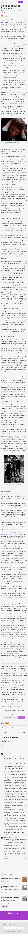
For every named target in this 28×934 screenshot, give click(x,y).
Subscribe (20, 1)
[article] (14, 880)
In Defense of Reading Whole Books (10, 878)
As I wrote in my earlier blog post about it (11, 26)
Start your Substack (10, 928)
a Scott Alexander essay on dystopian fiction (14, 47)
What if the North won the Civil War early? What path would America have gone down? (10, 890)
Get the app (20, 928)
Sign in (25, 1)
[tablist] (6, 741)
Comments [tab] (4, 741)
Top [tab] (2, 874)
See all (3, 906)
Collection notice (21, 924)
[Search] (25, 874)
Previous (5, 732)
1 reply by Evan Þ (8, 862)
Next (24, 732)
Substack (8, 931)
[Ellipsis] (26, 753)
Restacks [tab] (10, 741)
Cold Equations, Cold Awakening (10, 897)
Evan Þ (5, 14)
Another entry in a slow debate (8, 879)
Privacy (11, 924)
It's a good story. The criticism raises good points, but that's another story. (10, 899)
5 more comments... (5, 868)
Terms (15, 924)
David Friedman (7, 837)
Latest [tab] (6, 874)
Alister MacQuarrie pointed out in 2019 (11, 533)
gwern (5, 753)
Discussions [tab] (11, 874)
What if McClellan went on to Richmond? (9, 887)
